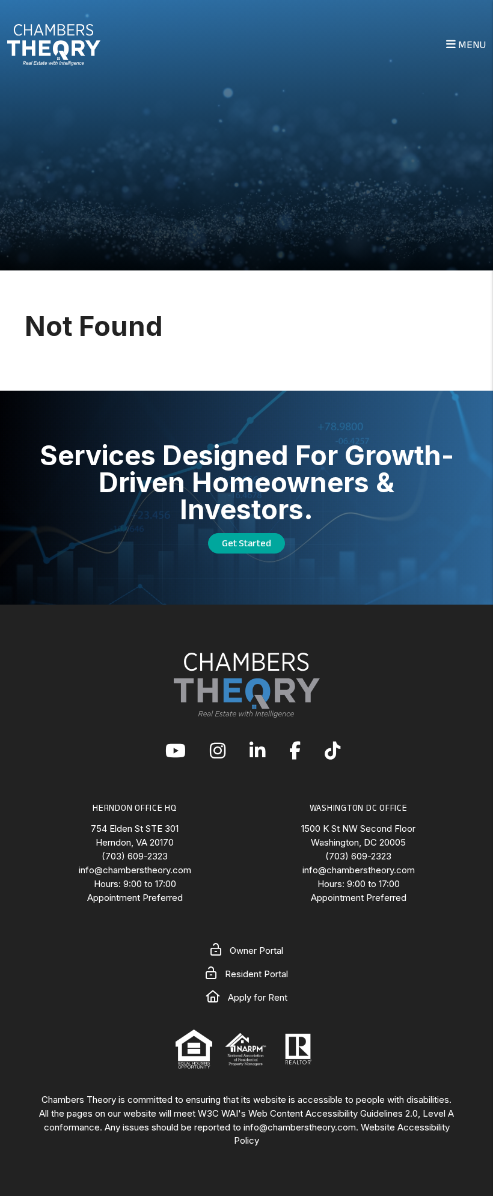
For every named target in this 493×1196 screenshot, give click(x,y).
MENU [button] (471, 44)
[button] (175, 751)
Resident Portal (255, 974)
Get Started (246, 543)
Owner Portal (255, 950)
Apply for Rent (256, 997)
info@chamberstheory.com (135, 870)
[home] (53, 43)
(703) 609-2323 (135, 856)
